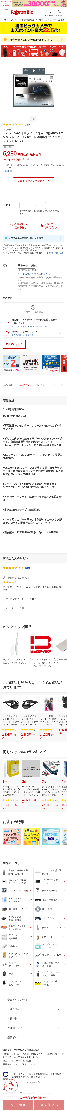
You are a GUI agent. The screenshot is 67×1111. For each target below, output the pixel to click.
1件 (27, 568)
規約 (62, 253)
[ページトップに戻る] (62, 1099)
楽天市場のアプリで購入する (33, 180)
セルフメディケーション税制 (17, 1061)
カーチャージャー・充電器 (52, 20)
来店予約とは (52, 253)
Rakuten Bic (22, 12)
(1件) (27, 124)
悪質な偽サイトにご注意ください (19, 1064)
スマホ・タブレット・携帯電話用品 (17, 20)
